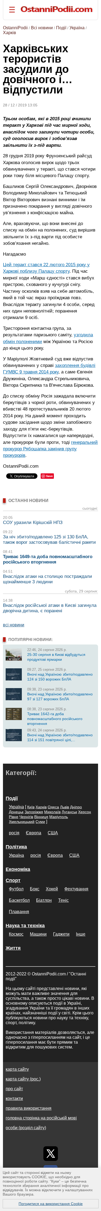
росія (14, 833)
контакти (14, 1098)
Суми (40, 821)
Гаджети (61, 934)
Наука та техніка (25, 925)
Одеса (53, 807)
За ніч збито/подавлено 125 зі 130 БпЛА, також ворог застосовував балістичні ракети (49, 539)
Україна (77, 27)
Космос (16, 934)
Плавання (19, 911)
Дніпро (76, 807)
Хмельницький (21, 821)
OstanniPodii (15, 27)
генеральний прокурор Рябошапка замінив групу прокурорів (50, 449)
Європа (33, 833)
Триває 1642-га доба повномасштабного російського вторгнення (54, 719)
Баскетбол (19, 900)
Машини (38, 934)
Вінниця (41, 817)
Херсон (84, 812)
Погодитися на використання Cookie (51, 1204)
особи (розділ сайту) (26, 1127)
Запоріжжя (34, 812)
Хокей (52, 889)
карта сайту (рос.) (23, 1079)
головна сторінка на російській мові (41, 1118)
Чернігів (26, 817)
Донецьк (16, 812)
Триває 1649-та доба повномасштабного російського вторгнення (47, 559)
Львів (64, 807)
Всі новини (42, 27)
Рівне (13, 817)
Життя (13, 948)
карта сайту (17, 1069)
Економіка (18, 869)
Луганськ (69, 812)
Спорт (13, 880)
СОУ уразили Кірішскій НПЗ (32, 522)
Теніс (63, 900)
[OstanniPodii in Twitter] (50, 1153)
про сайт (14, 1088)
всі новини (13, 625)
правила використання (28, 1108)
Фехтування (76, 889)
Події (61, 27)
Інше (80, 934)
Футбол (16, 889)
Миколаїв (52, 812)
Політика (16, 846)
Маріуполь (58, 817)
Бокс (34, 889)
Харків (9, 32)
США (53, 833)
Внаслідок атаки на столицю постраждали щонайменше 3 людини (47, 579)
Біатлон (44, 900)
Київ (30, 807)
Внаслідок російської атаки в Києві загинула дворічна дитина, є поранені (49, 608)
